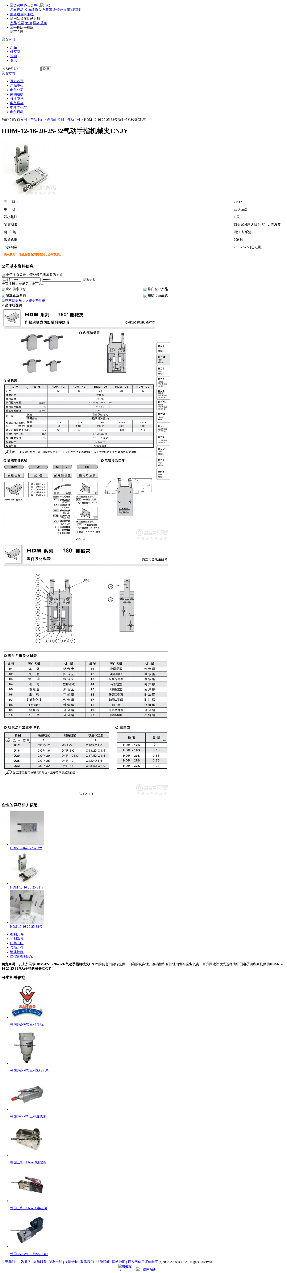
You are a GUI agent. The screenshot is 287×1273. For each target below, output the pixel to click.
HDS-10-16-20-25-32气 (26, 926)
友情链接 (59, 10)
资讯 (13, 60)
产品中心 (37, 119)
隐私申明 (55, 1262)
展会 (36, 23)
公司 (21, 23)
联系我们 (87, 1262)
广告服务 (24, 1262)
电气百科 (17, 112)
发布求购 (31, 10)
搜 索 (46, 68)
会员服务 (40, 1262)
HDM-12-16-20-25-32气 (26, 887)
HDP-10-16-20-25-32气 (26, 848)
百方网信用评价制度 (143, 1262)
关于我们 (8, 1262)
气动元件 (74, 119)
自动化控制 (55, 119)
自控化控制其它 (22, 956)
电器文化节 (18, 107)
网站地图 (118, 1262)
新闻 (28, 23)
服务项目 (17, 14)
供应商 (15, 51)
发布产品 (17, 10)
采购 (43, 23)
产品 (13, 23)
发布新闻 (45, 10)
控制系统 (17, 938)
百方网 (22, 119)
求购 (13, 56)
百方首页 (17, 81)
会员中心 (33, 5)
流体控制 (17, 952)
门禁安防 (17, 943)
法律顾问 (103, 1262)
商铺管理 (74, 10)
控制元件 (17, 934)
